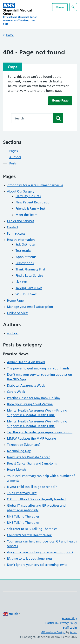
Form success (16, 233)
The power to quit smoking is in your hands (38, 368)
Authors (15, 157)
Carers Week (16, 392)
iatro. (73, 632)
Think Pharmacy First (30, 269)
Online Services (17, 313)
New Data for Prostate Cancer (28, 457)
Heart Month (16, 470)
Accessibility (69, 618)
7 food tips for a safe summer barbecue (35, 185)
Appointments (26, 257)
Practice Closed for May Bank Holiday (33, 398)
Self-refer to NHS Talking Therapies (32, 529)
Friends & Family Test (30, 208)
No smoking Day (19, 451)
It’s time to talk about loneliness (29, 558)
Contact (12, 227)
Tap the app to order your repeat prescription (39, 432)
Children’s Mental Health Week (29, 535)
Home (10, 35)
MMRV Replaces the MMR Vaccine (32, 438)
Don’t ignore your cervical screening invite (37, 565)
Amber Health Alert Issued (26, 362)
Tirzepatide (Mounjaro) (23, 445)
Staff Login (70, 627)
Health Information (21, 240)
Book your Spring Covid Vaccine (30, 404)
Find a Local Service (29, 275)
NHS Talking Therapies (23, 516)
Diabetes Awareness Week (26, 385)
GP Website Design (53, 632)
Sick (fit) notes (26, 244)
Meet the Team (26, 215)
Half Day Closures (28, 196)
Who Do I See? (26, 294)
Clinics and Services (20, 221)
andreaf (12, 333)
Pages (13, 151)
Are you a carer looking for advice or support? (40, 552)
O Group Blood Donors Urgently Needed (36, 499)
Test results (23, 251)
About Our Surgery (20, 191)
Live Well (22, 282)
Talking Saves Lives (29, 288)
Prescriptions (25, 263)
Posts (13, 163)
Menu (60, 7)
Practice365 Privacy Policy (61, 623)
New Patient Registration (33, 202)
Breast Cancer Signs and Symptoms (32, 463)
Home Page (60, 100)
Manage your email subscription (30, 307)
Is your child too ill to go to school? (32, 487)
